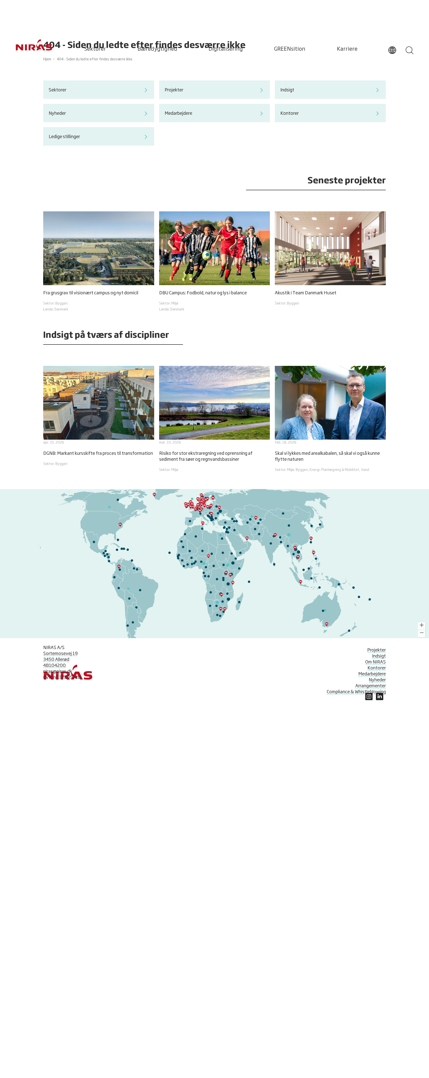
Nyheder (377, 680)
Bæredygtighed (157, 49)
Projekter (376, 650)
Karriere (347, 49)
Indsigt (379, 656)
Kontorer (376, 668)
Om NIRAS (375, 662)
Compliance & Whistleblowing (356, 692)
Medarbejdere (372, 674)
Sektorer (95, 49)
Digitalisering (226, 49)
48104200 (54, 665)
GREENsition (289, 49)
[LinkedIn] (369, 699)
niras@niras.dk (57, 671)
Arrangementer (370, 686)
